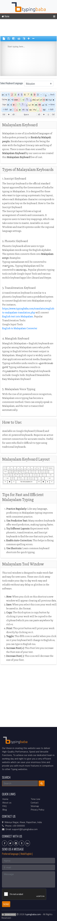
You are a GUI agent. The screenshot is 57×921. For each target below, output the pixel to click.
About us (6, 802)
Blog (4, 809)
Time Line (35, 799)
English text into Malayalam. (18, 316)
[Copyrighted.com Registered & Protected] (8, 914)
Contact (35, 802)
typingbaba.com (33, 914)
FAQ (4, 806)
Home (7, 16)
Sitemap (35, 806)
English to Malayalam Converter (19, 328)
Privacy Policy (37, 809)
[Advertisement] (28, 28)
